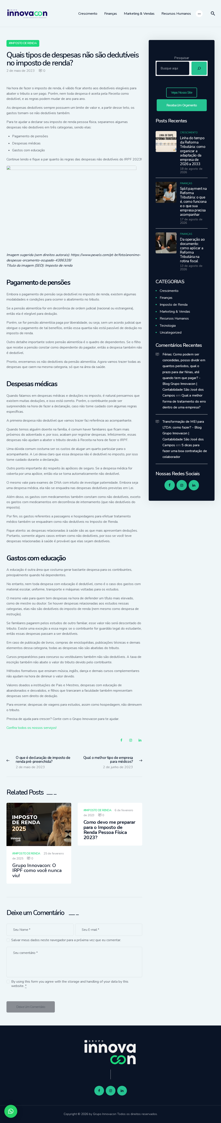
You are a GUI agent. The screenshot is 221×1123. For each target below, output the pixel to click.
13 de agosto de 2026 (191, 267)
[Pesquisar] (199, 68)
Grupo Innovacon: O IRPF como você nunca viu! (37, 870)
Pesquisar (181, 58)
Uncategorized (171, 332)
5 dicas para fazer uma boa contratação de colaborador (185, 451)
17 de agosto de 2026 (191, 221)
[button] (10, 1111)
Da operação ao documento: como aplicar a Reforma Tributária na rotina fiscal (192, 250)
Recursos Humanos (174, 318)
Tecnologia (168, 325)
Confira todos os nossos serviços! (31, 727)
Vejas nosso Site (182, 92)
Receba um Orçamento (181, 105)
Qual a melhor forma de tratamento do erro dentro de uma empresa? (184, 401)
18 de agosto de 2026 (191, 170)
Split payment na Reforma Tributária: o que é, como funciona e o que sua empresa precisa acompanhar (193, 202)
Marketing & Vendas (175, 311)
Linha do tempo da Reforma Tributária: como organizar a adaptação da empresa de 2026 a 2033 (192, 151)
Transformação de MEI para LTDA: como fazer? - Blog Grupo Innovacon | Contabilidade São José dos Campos (183, 433)
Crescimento (189, 132)
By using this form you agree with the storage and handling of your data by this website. (69, 984)
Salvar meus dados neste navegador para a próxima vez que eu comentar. (66, 940)
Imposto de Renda (24, 43)
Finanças (186, 183)
